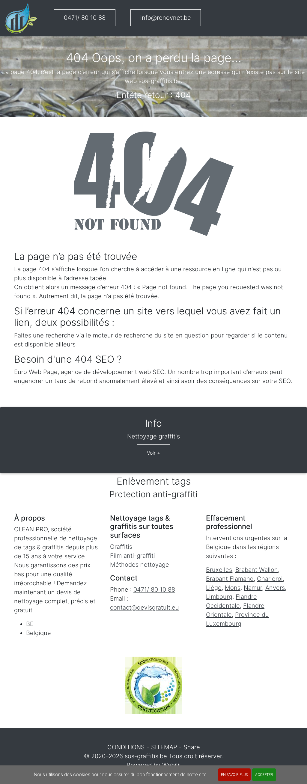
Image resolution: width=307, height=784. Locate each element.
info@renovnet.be (165, 17)
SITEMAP (164, 747)
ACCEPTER (264, 775)
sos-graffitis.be (146, 756)
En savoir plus (234, 775)
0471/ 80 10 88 (85, 17)
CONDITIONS (126, 747)
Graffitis (121, 546)
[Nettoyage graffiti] (21, 18)
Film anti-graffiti (132, 555)
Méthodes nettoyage (139, 564)
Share (191, 747)
